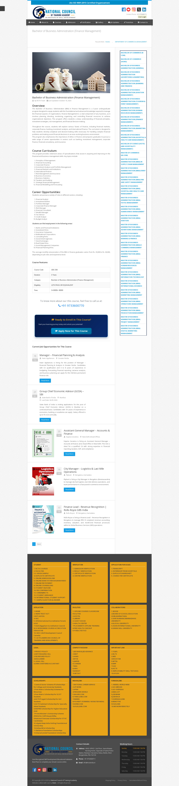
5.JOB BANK (115, 694)
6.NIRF (113, 663)
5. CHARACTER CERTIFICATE (122, 576)
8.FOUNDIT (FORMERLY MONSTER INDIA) (88, 701)
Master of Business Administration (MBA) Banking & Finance (130, 236)
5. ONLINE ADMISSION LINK (44, 578)
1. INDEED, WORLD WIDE (120, 684)
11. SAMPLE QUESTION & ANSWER (47, 600)
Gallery (100, 22)
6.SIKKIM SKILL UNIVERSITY (121, 628)
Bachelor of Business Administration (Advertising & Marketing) (132, 74)
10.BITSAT (77, 673)
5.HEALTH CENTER (80, 623)
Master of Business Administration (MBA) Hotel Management (130, 200)
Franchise (129, 22)
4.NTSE (75, 659)
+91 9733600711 (142, 14)
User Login (142, 17)
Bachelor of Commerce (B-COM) (132, 54)
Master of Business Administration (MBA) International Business (131, 283)
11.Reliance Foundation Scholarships (48, 730)
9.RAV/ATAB (38, 630)
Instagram (133, 9)
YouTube (128, 9)
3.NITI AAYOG (39, 616)
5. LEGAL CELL (39, 661)
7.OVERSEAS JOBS (118, 699)
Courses (58, 22)
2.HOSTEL (76, 616)
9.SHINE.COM (78, 704)
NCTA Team (41, 100)
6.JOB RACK (115, 697)
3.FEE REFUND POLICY (42, 656)
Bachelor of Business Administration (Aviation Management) (132, 92)
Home (32, 22)
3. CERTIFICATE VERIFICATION (84, 573)
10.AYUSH (115, 673)
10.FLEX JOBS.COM (80, 706)
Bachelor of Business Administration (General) (132, 66)
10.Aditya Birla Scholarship (44, 728)
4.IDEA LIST (115, 692)
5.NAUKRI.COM (78, 694)
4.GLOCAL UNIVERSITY (120, 623)
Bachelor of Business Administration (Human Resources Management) (131, 110)
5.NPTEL (114, 661)
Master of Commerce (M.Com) (130, 154)
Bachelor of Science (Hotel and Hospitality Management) (133, 146)
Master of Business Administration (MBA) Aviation (130, 218)
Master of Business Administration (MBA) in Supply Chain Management (132, 161)
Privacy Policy (122, 780)
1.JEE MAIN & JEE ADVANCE (83, 651)
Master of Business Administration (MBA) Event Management (133, 170)
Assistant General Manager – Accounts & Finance (87, 432)
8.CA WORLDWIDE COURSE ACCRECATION (50, 628)
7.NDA (75, 666)
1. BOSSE (114, 611)
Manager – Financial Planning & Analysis (62, 355)
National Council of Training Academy (64, 780)
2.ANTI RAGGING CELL (42, 654)
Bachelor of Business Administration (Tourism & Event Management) (133, 101)
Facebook (123, 9)
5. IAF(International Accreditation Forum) (50, 621)
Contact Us (144, 22)
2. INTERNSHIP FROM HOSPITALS (124, 571)
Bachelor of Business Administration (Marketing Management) (133, 128)
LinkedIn (144, 9)
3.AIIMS (75, 656)
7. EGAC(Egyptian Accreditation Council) (49, 626)
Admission (71, 22)
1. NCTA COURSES (41, 568)
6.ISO (36, 623)
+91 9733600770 (72, 305)
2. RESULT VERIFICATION (82, 571)
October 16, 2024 (65, 100)
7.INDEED (76, 699)
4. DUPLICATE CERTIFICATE (44, 576)
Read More (45, 380)
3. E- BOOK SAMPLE (41, 573)
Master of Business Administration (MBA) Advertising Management (132, 227)
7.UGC (113, 666)
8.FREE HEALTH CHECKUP (82, 628)
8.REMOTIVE (116, 701)
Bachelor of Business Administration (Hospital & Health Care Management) (133, 137)
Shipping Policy (110, 780)
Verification (86, 22)
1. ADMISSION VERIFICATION (84, 568)
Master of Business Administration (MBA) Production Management (132, 310)
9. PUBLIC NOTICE (79, 630)
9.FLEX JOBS (115, 704)
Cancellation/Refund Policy (138, 780)
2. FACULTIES (39, 571)
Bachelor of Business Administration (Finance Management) (132, 119)
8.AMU (75, 668)
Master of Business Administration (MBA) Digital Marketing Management (130, 329)
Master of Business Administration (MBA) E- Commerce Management (131, 245)
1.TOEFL (114, 651)
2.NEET (75, 654)
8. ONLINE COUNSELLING (43, 585)
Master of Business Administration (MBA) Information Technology (132, 274)
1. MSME (37, 611)
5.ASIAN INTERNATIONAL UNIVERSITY (126, 626)
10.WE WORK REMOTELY (120, 706)
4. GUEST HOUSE (79, 621)
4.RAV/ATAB (116, 659)
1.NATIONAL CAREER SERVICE (84, 684)
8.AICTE (114, 668)
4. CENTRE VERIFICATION (82, 576)
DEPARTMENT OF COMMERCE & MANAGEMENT (131, 42)
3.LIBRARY (76, 618)
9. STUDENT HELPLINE (42, 588)
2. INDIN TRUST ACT (41, 614)
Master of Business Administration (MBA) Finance (130, 254)
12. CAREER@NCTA (41, 593)
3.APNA (75, 689)
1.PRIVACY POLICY (41, 651)
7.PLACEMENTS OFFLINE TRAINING (86, 626)
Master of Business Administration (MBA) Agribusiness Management (132, 209)
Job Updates (114, 22)
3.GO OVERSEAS (117, 689)
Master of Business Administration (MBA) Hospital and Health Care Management (132, 190)
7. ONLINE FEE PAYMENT (43, 583)
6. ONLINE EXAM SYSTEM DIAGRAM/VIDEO (50, 581)
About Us (45, 22)
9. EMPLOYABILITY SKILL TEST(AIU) (124, 671)
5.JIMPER (76, 661)
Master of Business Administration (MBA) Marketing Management (131, 292)
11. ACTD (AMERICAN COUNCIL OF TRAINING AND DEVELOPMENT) (47, 639)
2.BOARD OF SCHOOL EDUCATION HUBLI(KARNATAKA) (124, 615)
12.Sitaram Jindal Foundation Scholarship (50, 733)
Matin (54, 783)
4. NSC (36, 618)
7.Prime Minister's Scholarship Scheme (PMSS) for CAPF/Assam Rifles (49, 714)
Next (39, 544)
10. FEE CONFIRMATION (43, 590)
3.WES (113, 656)
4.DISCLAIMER (39, 659)
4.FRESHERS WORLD (80, 692)
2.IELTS (114, 654)
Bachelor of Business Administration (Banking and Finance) (132, 83)
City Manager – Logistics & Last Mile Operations (84, 470)
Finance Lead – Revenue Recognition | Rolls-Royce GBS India (85, 508)
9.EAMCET (76, 671)
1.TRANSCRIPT (117, 568)
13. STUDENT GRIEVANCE (43, 595)
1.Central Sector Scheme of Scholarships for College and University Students (49, 685)
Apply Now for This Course (73, 330)
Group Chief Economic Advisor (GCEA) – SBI (62, 393)
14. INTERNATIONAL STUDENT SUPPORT (49, 597)
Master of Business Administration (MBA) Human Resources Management (130, 264)
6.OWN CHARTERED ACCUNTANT (46, 663)
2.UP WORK (77, 687)
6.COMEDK (77, 663)
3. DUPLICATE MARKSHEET (121, 573)
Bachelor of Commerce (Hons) (131, 60)
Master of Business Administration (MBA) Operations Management (132, 301)
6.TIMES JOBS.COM (80, 697)
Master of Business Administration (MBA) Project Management (130, 319)
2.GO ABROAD (116, 687)
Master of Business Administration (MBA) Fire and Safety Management (132, 179)
